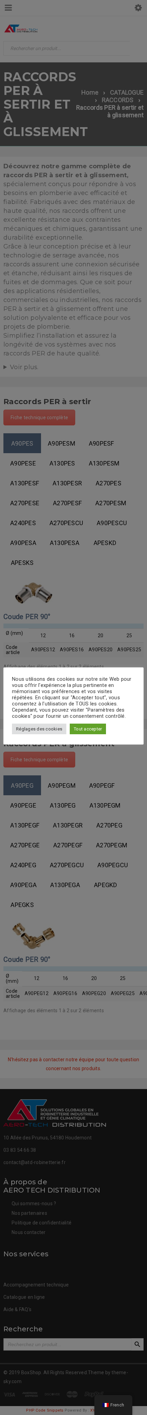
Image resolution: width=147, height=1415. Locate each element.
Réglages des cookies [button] (39, 728)
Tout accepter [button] (88, 728)
